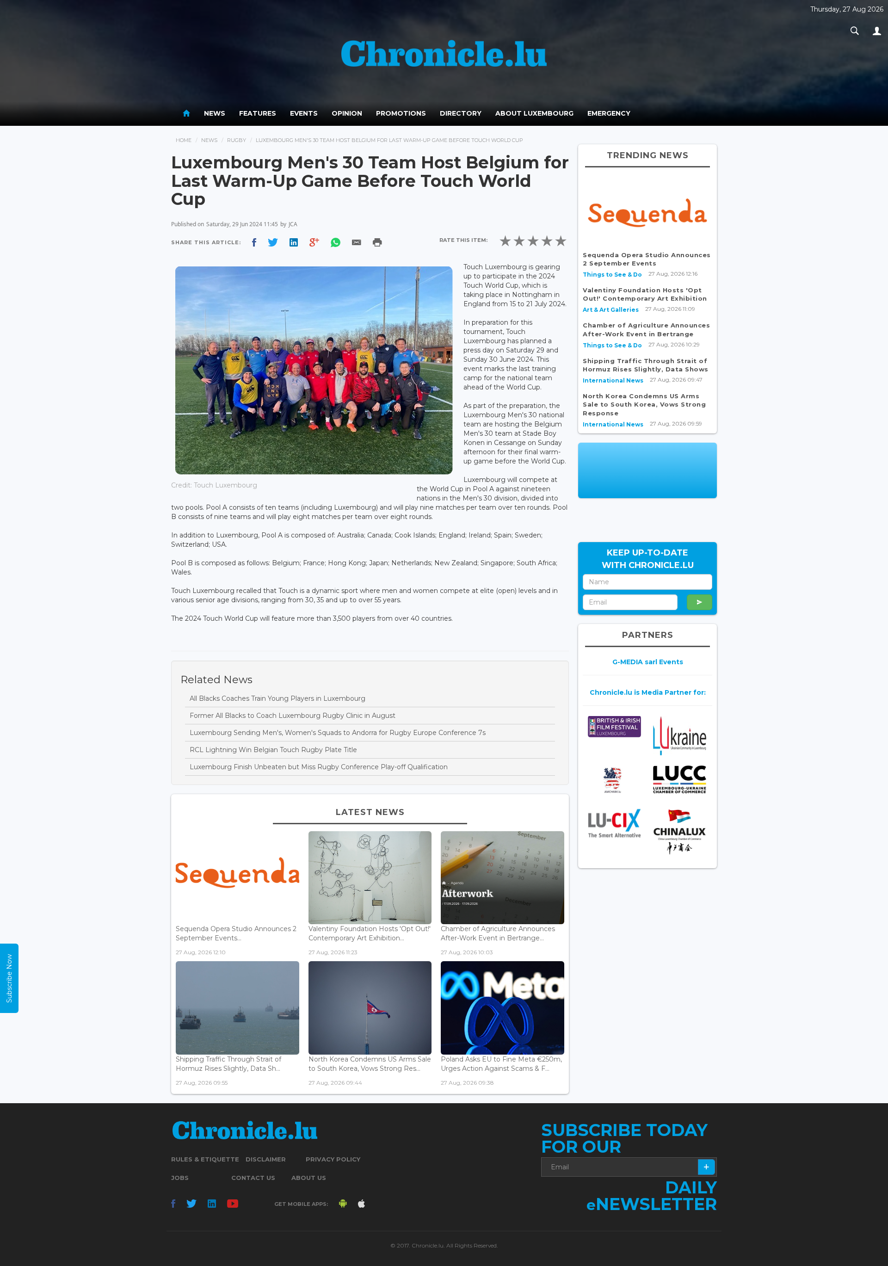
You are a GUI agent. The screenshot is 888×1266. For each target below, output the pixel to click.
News (214, 113)
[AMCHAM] (614, 780)
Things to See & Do (612, 274)
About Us (308, 1177)
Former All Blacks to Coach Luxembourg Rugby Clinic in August (292, 715)
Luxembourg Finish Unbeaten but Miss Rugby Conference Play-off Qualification (319, 767)
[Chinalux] (680, 832)
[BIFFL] (614, 726)
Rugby (236, 140)
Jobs (180, 1177)
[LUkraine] (680, 735)
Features (257, 113)
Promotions (401, 113)
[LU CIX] (614, 823)
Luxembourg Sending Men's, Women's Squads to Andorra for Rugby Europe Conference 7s (338, 733)
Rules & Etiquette (205, 1159)
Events (304, 113)
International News (613, 380)
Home (183, 140)
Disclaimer (266, 1159)
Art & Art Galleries (611, 309)
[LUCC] (680, 779)
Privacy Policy (333, 1159)
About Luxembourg (534, 113)
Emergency (608, 113)
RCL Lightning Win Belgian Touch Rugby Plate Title (273, 750)
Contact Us (253, 1177)
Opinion (347, 113)
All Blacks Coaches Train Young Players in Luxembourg (277, 698)
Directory (460, 113)
